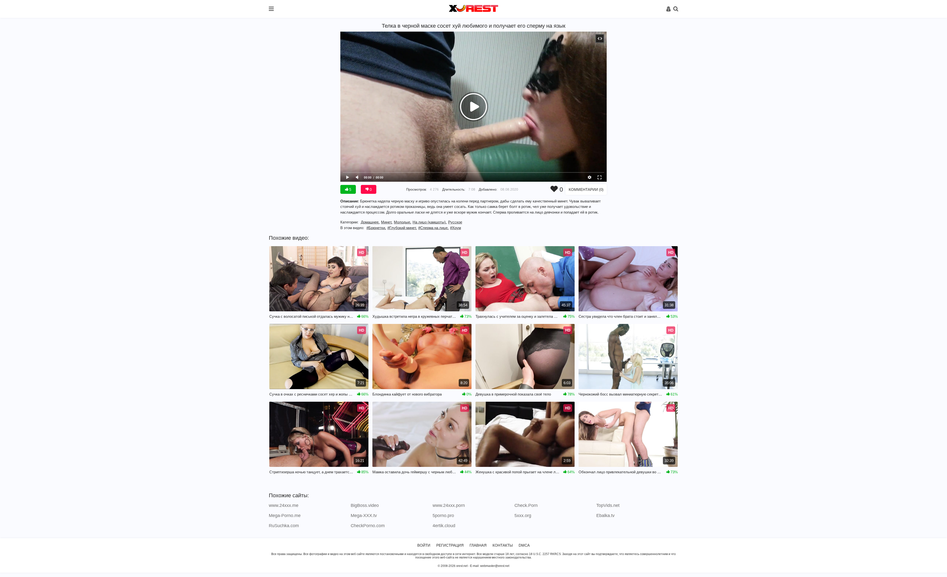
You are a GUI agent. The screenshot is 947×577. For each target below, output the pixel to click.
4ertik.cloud (444, 525)
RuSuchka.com (284, 525)
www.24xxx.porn (449, 505)
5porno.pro (443, 515)
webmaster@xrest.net (494, 566)
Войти (423, 545)
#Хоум (455, 228)
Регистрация (450, 545)
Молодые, (402, 222)
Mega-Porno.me (285, 515)
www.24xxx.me (283, 505)
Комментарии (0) (586, 189)
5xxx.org (522, 515)
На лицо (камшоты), (430, 222)
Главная (478, 545)
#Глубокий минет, (402, 228)
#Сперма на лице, (433, 228)
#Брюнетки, (376, 228)
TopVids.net (607, 505)
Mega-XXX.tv (364, 515)
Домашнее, (370, 222)
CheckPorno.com (368, 525)
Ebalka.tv (605, 515)
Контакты (502, 545)
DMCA (524, 545)
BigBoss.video (365, 505)
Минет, (386, 222)
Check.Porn (526, 505)
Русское (455, 222)
